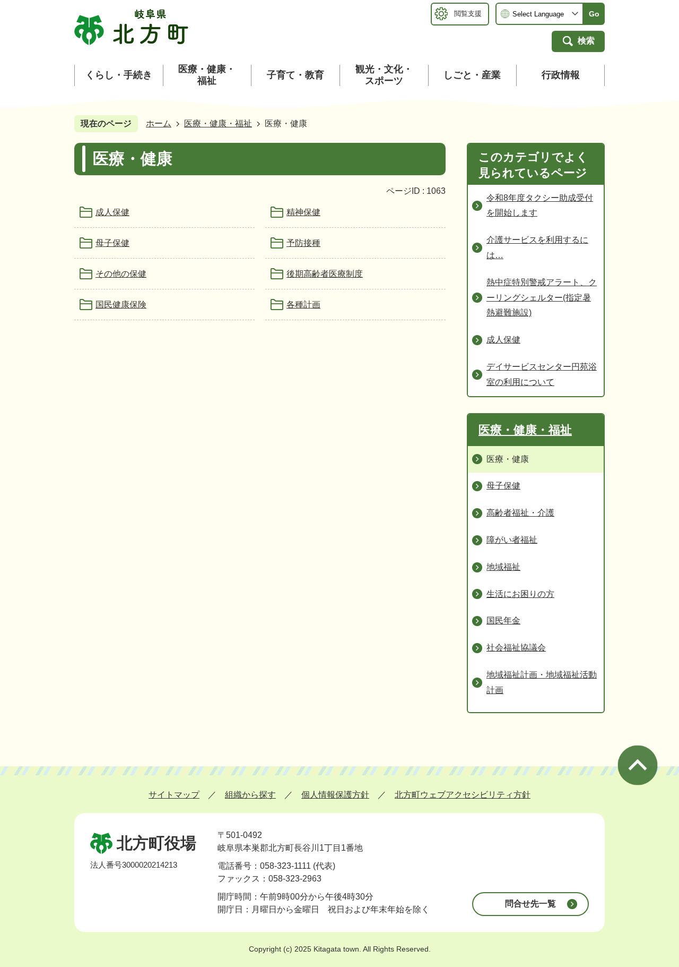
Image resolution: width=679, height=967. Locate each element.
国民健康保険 (120, 304)
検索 (586, 40)
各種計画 (303, 304)
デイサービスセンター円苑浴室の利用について (541, 374)
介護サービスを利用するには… (537, 247)
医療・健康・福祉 (218, 123)
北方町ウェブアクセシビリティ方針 (462, 794)
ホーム (158, 123)
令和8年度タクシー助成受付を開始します (539, 205)
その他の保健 (120, 273)
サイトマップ (174, 794)
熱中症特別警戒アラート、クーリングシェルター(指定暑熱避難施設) (541, 298)
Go (594, 14)
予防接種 (303, 242)
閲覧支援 (468, 14)
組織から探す (250, 794)
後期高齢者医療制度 (324, 273)
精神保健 (303, 212)
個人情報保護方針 (335, 794)
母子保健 (112, 242)
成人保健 (112, 212)
